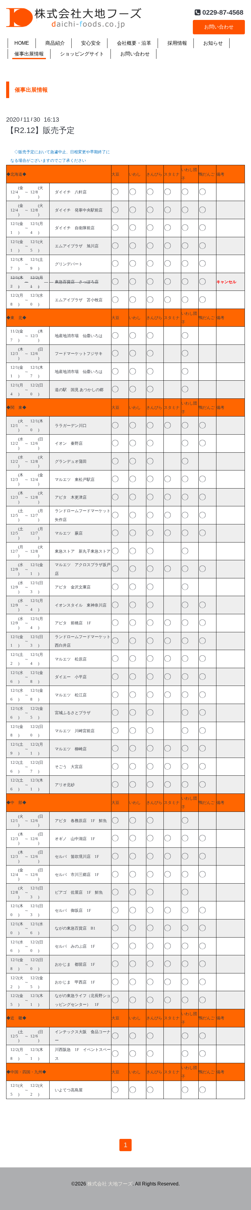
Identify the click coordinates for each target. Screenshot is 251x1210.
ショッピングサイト (82, 53)
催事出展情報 (29, 53)
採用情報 (177, 43)
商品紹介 (55, 43)
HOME (21, 43)
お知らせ (213, 43)
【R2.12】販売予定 (40, 130)
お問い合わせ (219, 26)
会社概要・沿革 (134, 43)
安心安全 (91, 43)
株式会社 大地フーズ (110, 1183)
